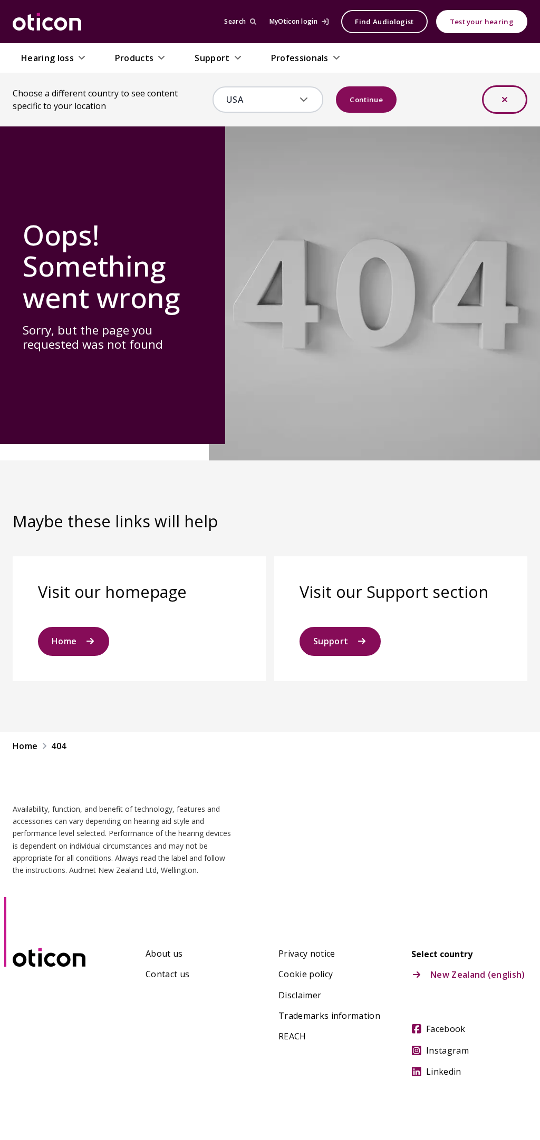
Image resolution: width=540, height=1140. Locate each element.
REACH (292, 1036)
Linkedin (443, 1071)
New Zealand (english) (477, 974)
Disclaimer (299, 995)
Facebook (446, 1029)
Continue (366, 99)
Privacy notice (306, 953)
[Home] (47, 22)
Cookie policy (305, 974)
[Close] (504, 99)
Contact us (167, 974)
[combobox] (260, 99)
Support (330, 641)
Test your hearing (482, 21)
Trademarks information (329, 1015)
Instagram (447, 1050)
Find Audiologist (384, 21)
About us (164, 953)
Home (64, 641)
